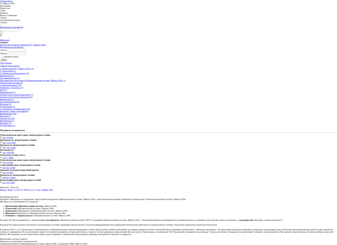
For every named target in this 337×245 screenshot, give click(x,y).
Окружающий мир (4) (10, 102)
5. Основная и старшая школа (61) (15, 109)
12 (33, 190)
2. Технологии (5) (8, 71)
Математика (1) (7, 121)
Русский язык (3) (7, 125)
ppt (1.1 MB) (8, 158)
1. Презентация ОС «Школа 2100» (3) (17, 69)
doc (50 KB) (8, 138)
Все (51, 190)
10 (28, 190)
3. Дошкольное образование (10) (14, 73)
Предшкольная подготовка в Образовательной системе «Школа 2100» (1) (33, 80)
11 (31, 190)
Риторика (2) (5, 104)
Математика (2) (7, 76)
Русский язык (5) (7, 106)
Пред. (10, 190)
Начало (3, 190)
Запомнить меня (11, 57)
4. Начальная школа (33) (10, 85)
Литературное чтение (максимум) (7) (16, 95)
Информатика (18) (8, 114)
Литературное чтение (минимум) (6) (16, 97)
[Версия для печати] (1, 35)
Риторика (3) (5, 123)
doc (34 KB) (8, 173)
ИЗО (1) (3, 90)
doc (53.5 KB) (9, 183)
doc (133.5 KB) (9, 143)
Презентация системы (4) (11, 83)
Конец (45, 190)
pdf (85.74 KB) (9, 178)
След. (38, 190)
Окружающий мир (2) (10, 78)
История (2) (5, 116)
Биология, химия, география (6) (14, 111)
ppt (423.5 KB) (9, 168)
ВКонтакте (5, 40)
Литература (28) (7, 118)
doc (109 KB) (8, 153)
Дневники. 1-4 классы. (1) (11, 87)
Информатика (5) (7, 92)
